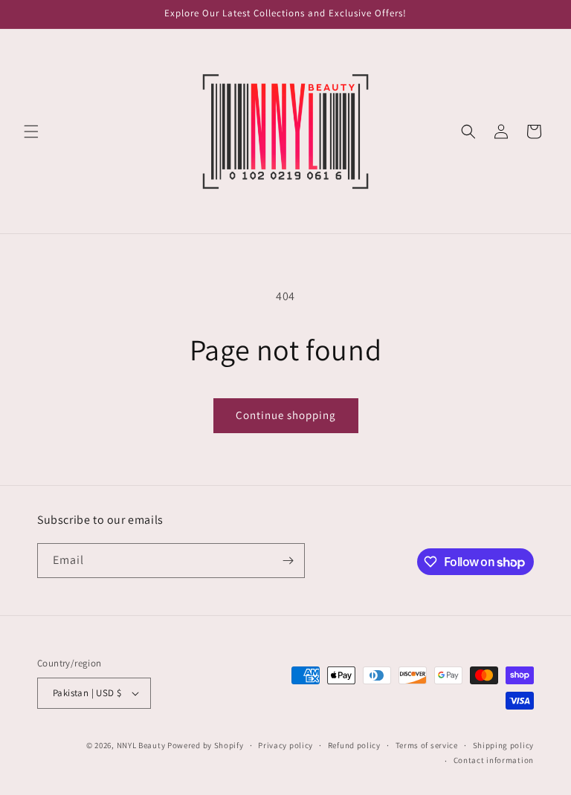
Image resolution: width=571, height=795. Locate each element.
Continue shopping (286, 415)
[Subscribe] (287, 560)
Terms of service (427, 745)
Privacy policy (285, 745)
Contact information (494, 760)
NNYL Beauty (141, 745)
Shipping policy (504, 745)
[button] (31, 131)
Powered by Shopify (205, 745)
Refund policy (354, 745)
